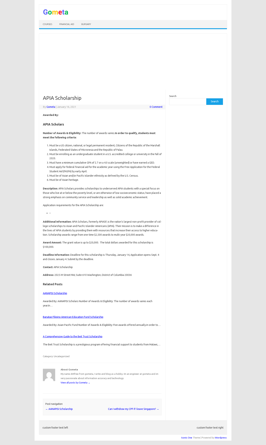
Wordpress (221, 437)
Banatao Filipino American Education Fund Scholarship (73, 317)
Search (172, 96)
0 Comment (156, 106)
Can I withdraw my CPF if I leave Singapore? (133, 409)
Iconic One (186, 437)
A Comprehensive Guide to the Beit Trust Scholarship (72, 336)
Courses (47, 24)
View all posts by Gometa (75, 382)
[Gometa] (55, 13)
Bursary (86, 24)
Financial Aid (66, 24)
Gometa (51, 106)
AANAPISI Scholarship (55, 293)
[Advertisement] (133, 61)
